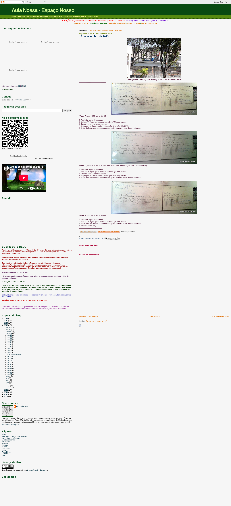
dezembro (9, 327)
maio (7, 382)
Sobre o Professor (133, 23)
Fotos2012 (5, 454)
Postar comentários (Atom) (96, 321)
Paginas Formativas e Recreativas (14, 436)
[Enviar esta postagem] (105, 238)
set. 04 (9, 370)
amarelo (5, 443)
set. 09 (9, 364)
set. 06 (9, 366)
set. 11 (9, 360)
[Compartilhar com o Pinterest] (118, 238)
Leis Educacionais (8, 440)
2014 (6, 323)
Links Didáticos (112, 23)
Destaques (6, 448)
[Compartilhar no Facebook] (116, 238)
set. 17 (9, 351)
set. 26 (9, 337)
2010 (6, 394)
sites (3, 455)
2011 (6, 392)
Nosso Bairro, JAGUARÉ (113, 30)
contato (4, 450)
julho (7, 378)
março (8, 386)
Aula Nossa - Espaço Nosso (42, 10)
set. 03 (9, 372)
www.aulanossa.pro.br (88, 232)
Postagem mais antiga (220, 316)
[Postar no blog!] (111, 238)
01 (19, 86)
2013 (6, 325)
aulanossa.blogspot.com (37, 300)
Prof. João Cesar (22, 406)
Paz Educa (6, 441)
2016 (6, 319)
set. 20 (9, 345)
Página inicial (155, 316)
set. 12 (9, 358)
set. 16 (9, 353)
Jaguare (5, 445)
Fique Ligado (6, 452)
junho (8, 380)
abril (7, 384)
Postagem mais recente (88, 316)
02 (22, 86)
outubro (8, 331)
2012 (6, 390)
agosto (8, 376)
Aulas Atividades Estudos (11, 438)
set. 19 (9, 347)
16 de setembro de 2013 (14, 354)
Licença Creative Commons (37, 470)
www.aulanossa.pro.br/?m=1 (109, 232)
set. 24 (9, 341)
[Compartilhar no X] (113, 238)
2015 (6, 321)
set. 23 (9, 343)
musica (4, 447)
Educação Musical (95, 30)
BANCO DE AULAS (81, 23)
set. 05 (9, 368)
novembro (9, 329)
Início (4, 435)
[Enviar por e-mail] (108, 238)
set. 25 (9, 339)
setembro (9, 333)
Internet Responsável (149, 23)
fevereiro (9, 388)
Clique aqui (21, 100)
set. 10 (9, 362)
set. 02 (9, 374)
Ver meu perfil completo (10, 425)
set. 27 (9, 335)
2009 (6, 396)
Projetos (122, 23)
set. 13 (9, 356)
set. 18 (9, 349)
